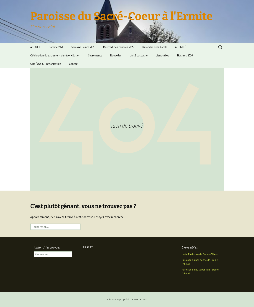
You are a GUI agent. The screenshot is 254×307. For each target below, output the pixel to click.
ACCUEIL (35, 47)
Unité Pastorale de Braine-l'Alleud (200, 254)
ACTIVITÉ (180, 47)
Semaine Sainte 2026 (83, 47)
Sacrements (95, 55)
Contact (73, 64)
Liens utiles (162, 55)
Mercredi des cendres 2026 (118, 47)
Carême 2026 (56, 47)
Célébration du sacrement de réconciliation (55, 55)
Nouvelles (116, 55)
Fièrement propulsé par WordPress (127, 299)
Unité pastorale (139, 55)
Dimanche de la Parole (154, 47)
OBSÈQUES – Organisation (45, 64)
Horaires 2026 (185, 55)
